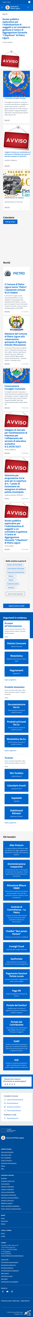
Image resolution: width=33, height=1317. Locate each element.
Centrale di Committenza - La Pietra (16, 909)
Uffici (2, 1169)
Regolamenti (16, 670)
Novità (4, 14)
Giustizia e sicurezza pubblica (9, 1198)
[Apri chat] (28, 1312)
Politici (3, 1166)
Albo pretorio (5, 1273)
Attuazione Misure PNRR (16, 887)
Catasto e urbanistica (7, 1189)
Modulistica (16, 655)
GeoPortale (16, 958)
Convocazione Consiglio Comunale (15, 98)
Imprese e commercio (7, 1200)
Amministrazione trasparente (16, 865)
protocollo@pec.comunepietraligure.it (12, 1256)
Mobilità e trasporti (6, 1203)
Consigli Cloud (16, 946)
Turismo (9, 757)
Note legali (4, 1279)
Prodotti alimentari (14, 687)
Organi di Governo (6, 1160)
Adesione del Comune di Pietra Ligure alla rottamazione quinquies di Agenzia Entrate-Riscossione (16, 339)
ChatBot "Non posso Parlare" (16, 932)
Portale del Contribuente (16, 1023)
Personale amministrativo (8, 1163)
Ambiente (4, 1178)
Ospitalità (16, 798)
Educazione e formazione (8, 1195)
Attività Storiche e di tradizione (14, 198)
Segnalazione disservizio (8, 1265)
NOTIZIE (7, 312)
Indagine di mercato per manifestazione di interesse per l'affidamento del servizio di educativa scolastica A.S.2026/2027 (17, 154)
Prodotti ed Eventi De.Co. (16, 723)
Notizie (3, 1224)
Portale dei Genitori (16, 1005)
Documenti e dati (6, 1155)
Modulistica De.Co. (16, 739)
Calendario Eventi (16, 785)
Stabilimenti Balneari (16, 812)
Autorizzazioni (5, 1184)
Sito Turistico (16, 773)
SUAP (16, 1041)
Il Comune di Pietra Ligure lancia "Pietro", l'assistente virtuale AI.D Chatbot (16, 288)
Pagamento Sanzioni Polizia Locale (16, 975)
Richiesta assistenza (7, 1268)
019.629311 (7, 1251)
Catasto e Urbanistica (7, 1187)
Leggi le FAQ (4, 1259)
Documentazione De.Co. (16, 706)
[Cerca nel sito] (28, 7)
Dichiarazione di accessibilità (9, 1282)
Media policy (16, 1301)
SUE (16, 1060)
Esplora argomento (10, 680)
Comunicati (4, 1221)
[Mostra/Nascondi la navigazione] (2, 7)
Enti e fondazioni (6, 1158)
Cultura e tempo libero (7, 1192)
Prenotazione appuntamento (9, 1262)
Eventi (3, 1233)
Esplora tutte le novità (16, 606)
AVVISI (7, 498)
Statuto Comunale (16, 643)
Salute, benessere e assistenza (10, 1206)
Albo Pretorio (16, 845)
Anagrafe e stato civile (7, 1181)
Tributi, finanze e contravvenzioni (11, 1209)
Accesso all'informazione (13, 624)
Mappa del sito (25, 1301)
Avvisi (3, 1218)
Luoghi (3, 1236)
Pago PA (16, 990)
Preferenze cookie (6, 1301)
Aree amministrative (7, 1152)
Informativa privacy (7, 1276)
